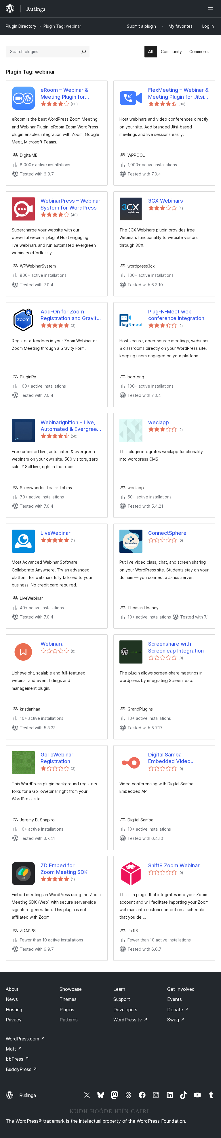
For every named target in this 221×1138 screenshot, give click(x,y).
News (12, 999)
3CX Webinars (165, 201)
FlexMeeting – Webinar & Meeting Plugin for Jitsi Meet (178, 93)
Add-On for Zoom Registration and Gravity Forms (70, 315)
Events (174, 999)
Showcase (71, 989)
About (12, 989)
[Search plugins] (83, 51)
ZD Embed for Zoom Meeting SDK (64, 868)
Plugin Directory (21, 26)
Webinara (52, 644)
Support (121, 999)
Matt (14, 1049)
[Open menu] (212, 8)
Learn (119, 989)
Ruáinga (27, 1095)
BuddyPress (21, 1069)
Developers (125, 1009)
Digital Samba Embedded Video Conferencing (169, 758)
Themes (68, 999)
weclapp (158, 422)
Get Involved (181, 989)
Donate (178, 1009)
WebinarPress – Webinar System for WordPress (70, 204)
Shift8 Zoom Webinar (174, 865)
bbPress (17, 1059)
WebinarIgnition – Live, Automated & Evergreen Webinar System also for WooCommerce (71, 426)
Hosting (14, 1009)
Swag (176, 1020)
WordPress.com (25, 1039)
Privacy (14, 1020)
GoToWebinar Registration (57, 758)
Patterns (69, 1020)
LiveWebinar (56, 533)
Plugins (67, 1009)
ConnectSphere (167, 533)
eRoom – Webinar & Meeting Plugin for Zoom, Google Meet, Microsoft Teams (66, 93)
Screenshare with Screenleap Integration (176, 647)
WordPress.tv (130, 1020)
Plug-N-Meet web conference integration (176, 315)
